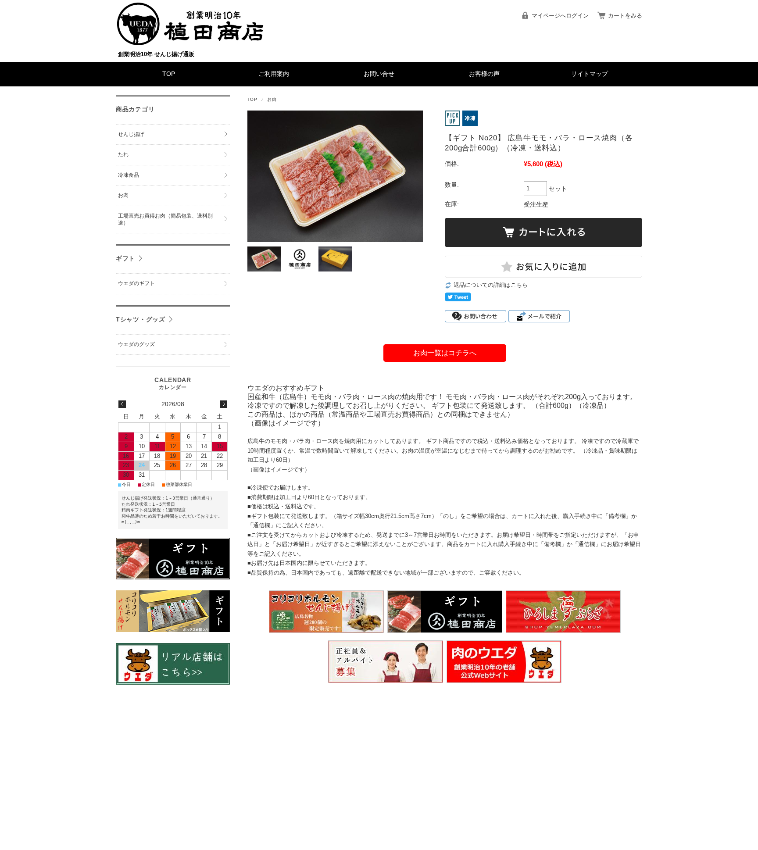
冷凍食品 (128, 175)
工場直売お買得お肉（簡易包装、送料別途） (165, 219)
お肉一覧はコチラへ (444, 353)
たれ (123, 154)
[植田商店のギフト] (173, 577)
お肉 (271, 99)
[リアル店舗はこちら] (173, 682)
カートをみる (625, 15)
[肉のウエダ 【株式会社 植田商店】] (190, 42)
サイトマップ (589, 74)
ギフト (125, 258)
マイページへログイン (560, 15)
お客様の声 (484, 74)
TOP (168, 74)
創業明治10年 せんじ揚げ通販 (156, 54)
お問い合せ (379, 74)
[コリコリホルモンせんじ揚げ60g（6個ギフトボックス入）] (173, 629)
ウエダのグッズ (136, 344)
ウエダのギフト (136, 283)
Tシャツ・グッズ (140, 319)
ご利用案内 (273, 74)
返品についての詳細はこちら (491, 285)
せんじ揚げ (131, 134)
